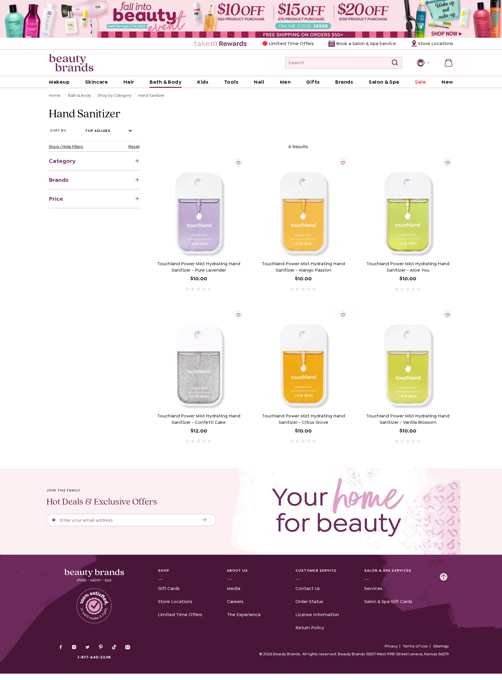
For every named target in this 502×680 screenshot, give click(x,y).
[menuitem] (221, 43)
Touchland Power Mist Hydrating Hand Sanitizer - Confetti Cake (198, 419)
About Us (237, 570)
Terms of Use (415, 646)
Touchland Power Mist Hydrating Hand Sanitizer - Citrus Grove (303, 419)
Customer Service (315, 570)
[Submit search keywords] (395, 62)
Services (373, 588)
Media (233, 588)
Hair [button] (128, 81)
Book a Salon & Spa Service (366, 43)
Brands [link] (344, 81)
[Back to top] (443, 575)
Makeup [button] (59, 81)
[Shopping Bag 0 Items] (448, 63)
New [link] (447, 81)
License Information (317, 614)
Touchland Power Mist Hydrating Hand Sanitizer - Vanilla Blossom (407, 419)
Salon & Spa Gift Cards (388, 601)
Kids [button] (202, 81)
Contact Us (307, 588)
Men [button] (285, 81)
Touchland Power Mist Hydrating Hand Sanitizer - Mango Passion (303, 267)
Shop (163, 570)
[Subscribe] (204, 520)
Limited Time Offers (291, 43)
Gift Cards (169, 588)
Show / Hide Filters (66, 146)
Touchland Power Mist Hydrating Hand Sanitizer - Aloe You (407, 267)
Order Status (309, 601)
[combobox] (344, 62)
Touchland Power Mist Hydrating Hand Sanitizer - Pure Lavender (198, 267)
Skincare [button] (96, 81)
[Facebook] (60, 648)
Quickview (221, 249)
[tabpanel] (251, 293)
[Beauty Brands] (71, 62)
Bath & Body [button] (166, 81)
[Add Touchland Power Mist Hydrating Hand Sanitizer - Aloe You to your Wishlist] (447, 162)
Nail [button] (259, 81)
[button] (423, 63)
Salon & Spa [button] (384, 81)
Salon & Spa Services (388, 570)
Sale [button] (420, 81)
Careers (235, 601)
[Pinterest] (101, 648)
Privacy (391, 646)
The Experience (244, 614)
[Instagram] (74, 648)
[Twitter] (87, 648)
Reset (133, 146)
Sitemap (441, 646)
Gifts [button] (313, 81)
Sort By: (58, 130)
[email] (127, 647)
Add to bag (176, 249)
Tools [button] (231, 81)
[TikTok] (114, 647)
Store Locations (175, 601)
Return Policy (309, 628)
